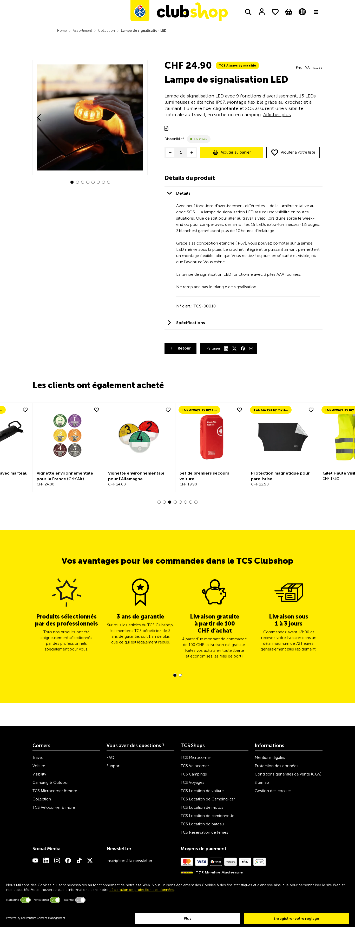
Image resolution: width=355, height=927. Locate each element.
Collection (106, 30)
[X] (234, 348)
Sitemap (262, 782)
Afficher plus (277, 114)
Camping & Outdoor (50, 782)
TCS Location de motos (202, 807)
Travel (37, 757)
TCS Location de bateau (202, 824)
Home (62, 30)
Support (114, 766)
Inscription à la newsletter (129, 860)
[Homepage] (179, 12)
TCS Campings (194, 774)
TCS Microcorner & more (54, 790)
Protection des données (276, 766)
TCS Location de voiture (202, 790)
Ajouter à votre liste (298, 152)
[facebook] (68, 860)
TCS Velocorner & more (53, 807)
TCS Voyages (192, 782)
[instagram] (57, 860)
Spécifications (190, 322)
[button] (72, 182)
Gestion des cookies (273, 790)
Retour (184, 348)
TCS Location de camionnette (207, 815)
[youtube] (35, 860)
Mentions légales (270, 757)
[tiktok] (79, 860)
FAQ (110, 757)
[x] (90, 860)
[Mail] (251, 348)
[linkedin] (46, 860)
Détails (183, 193)
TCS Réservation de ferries (204, 832)
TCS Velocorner (195, 766)
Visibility (39, 774)
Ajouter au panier (236, 152)
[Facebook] (243, 348)
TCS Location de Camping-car (208, 799)
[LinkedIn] (226, 348)
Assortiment (82, 30)
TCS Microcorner (196, 757)
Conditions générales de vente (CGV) (288, 774)
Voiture (38, 766)
